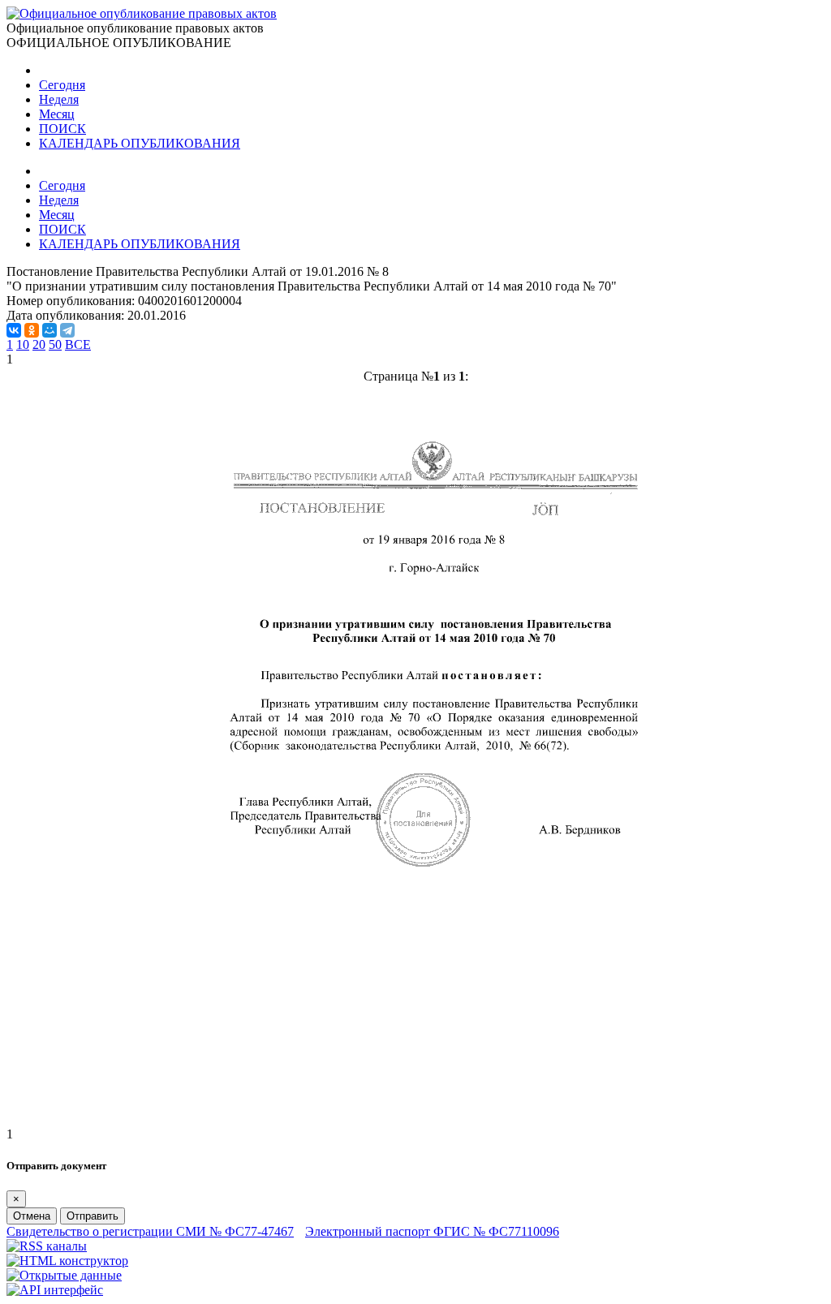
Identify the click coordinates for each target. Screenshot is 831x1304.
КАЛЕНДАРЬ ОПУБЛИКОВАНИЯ (139, 143)
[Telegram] (67, 330)
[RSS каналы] (46, 1246)
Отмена (31, 1216)
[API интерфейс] (54, 1290)
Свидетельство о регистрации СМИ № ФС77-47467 (150, 1231)
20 (38, 344)
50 (55, 344)
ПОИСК (62, 129)
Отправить (92, 1216)
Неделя (59, 99)
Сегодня (62, 85)
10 (22, 344)
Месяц (57, 114)
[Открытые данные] (64, 1275)
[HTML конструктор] (67, 1260)
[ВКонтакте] (13, 330)
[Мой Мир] (49, 330)
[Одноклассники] (31, 330)
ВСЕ (78, 344)
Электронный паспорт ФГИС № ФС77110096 (432, 1231)
